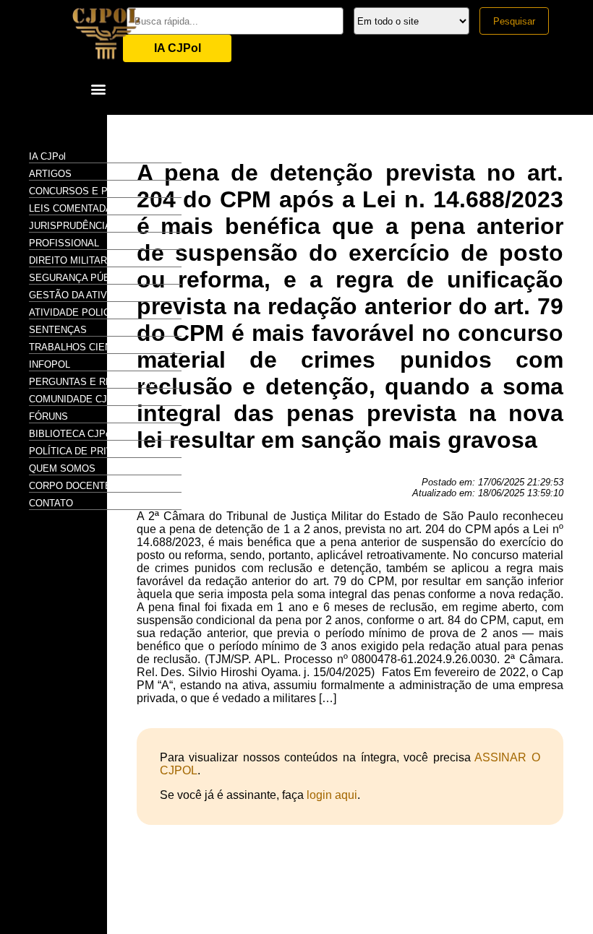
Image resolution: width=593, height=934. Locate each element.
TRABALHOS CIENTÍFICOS (89, 347)
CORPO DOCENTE (70, 485)
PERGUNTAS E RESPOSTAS (93, 381)
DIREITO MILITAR (68, 260)
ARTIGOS (50, 173)
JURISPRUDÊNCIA (70, 225)
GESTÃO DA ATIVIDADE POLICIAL (105, 295)
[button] (98, 88)
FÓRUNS (48, 416)
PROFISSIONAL (64, 243)
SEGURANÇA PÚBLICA (80, 277)
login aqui (332, 795)
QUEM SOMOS (62, 468)
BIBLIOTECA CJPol (71, 433)
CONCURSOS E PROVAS (84, 191)
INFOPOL (49, 364)
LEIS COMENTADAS (74, 208)
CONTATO (51, 503)
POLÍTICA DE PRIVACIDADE (91, 451)
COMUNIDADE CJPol (75, 399)
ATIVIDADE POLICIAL (76, 312)
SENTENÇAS (58, 329)
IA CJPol (177, 48)
